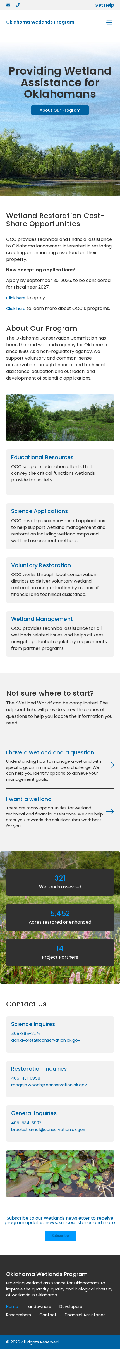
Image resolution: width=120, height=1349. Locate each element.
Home (12, 1306)
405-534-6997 (26, 1123)
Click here (15, 298)
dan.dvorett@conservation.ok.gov (45, 1040)
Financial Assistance (85, 1315)
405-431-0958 (25, 1078)
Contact (47, 1315)
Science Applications (39, 511)
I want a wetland (29, 799)
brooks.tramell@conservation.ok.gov (48, 1129)
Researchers (18, 1315)
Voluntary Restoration (41, 565)
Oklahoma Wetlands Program (40, 22)
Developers (70, 1306)
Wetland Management (42, 619)
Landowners (39, 1306)
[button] (109, 22)
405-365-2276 (26, 1033)
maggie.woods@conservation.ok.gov (49, 1085)
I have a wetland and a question (50, 752)
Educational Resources (42, 457)
